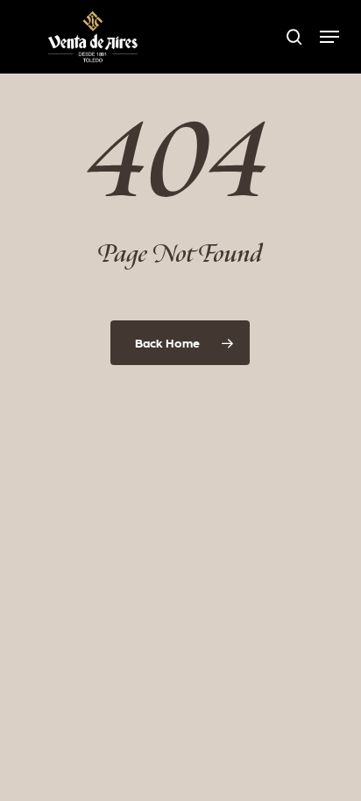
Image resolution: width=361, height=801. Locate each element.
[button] (329, 37)
